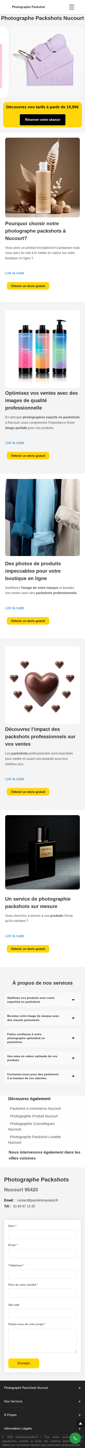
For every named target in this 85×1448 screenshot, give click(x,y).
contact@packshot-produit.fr (37, 1200)
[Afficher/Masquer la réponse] (73, 1000)
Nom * (12, 1226)
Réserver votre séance (42, 119)
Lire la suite (14, 273)
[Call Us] (75, 1438)
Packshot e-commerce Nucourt (35, 1108)
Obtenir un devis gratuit (28, 286)
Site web (13, 1304)
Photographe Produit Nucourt (34, 1116)
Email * (12, 1245)
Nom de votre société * (23, 1284)
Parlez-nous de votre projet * (27, 1324)
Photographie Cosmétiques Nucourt (31, 1126)
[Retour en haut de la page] (80, 1423)
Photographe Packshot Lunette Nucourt (34, 1140)
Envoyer (24, 1363)
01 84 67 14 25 (24, 1206)
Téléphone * (16, 1265)
